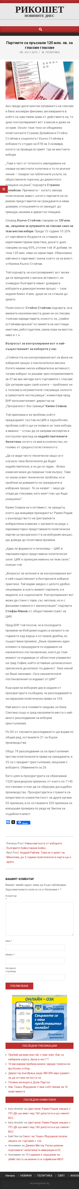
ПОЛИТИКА (53, 52)
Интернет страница (11, 970)
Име (9, 941)
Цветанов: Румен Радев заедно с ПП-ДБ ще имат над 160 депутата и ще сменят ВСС (39, 1113)
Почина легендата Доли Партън (29, 1082)
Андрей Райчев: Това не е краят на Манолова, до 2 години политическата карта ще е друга (38, 857)
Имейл (10, 954)
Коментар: (11, 897)
